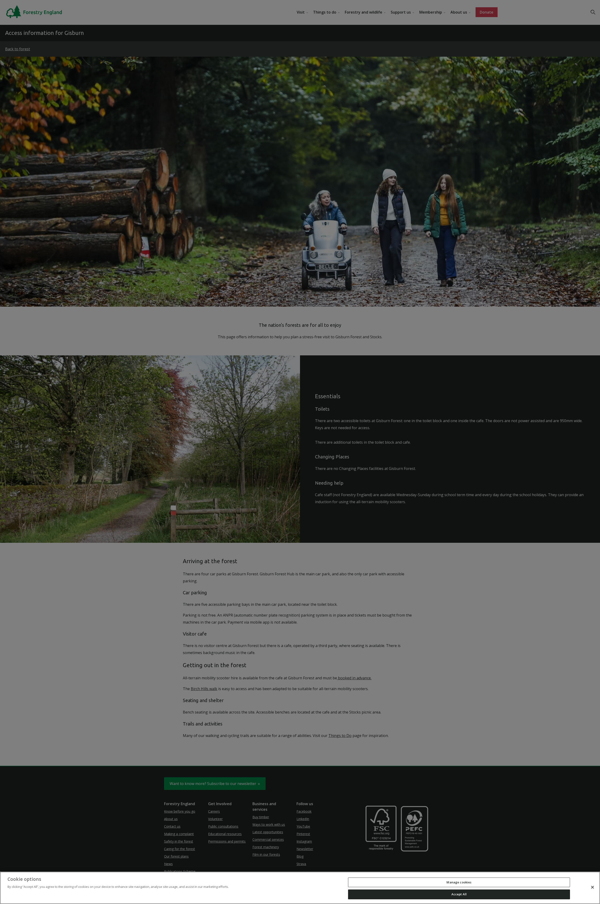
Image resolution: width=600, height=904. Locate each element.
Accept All (459, 894)
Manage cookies (458, 882)
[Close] (592, 887)
